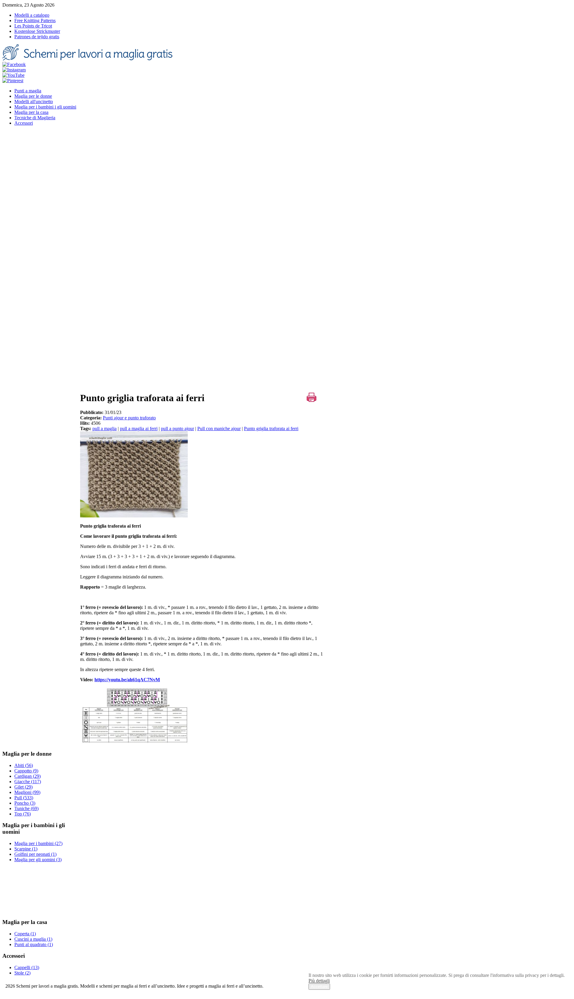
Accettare (319, 986)
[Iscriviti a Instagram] (14, 69)
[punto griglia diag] (135, 742)
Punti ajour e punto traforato (129, 417)
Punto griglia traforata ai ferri (271, 428)
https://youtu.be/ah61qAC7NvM (127, 679)
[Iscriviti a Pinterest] (12, 80)
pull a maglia (104, 428)
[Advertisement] (202, 344)
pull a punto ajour (177, 428)
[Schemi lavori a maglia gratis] (88, 59)
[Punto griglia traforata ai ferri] (134, 515)
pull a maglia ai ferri (139, 428)
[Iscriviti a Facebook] (14, 64)
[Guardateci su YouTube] (13, 75)
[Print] (311, 397)
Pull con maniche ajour (219, 428)
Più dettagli (319, 980)
